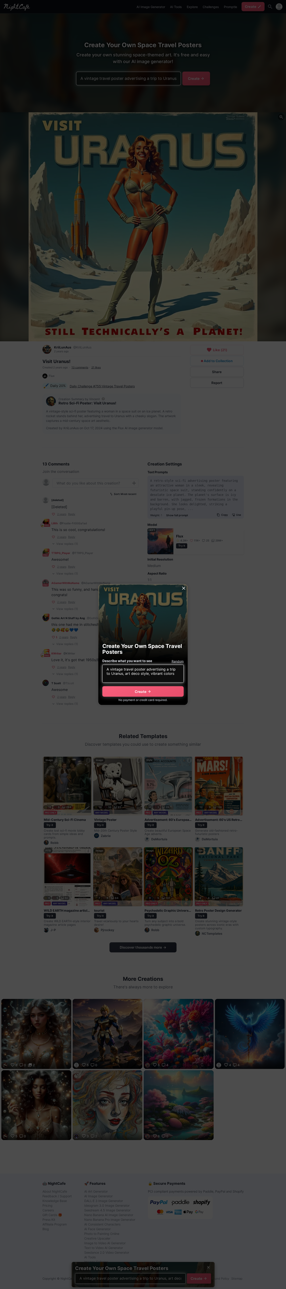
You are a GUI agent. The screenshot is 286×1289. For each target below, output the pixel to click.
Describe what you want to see (127, 661)
